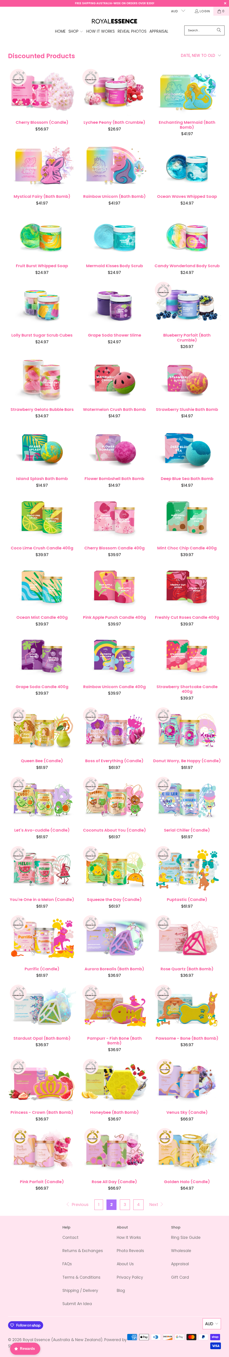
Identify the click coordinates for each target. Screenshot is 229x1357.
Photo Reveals (130, 1250)
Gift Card (180, 1277)
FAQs (67, 1264)
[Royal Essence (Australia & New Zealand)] (115, 22)
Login (205, 11)
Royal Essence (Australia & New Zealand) (62, 1339)
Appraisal (180, 1264)
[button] (75, 32)
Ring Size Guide (186, 1237)
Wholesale (181, 1250)
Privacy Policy (130, 1277)
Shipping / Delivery (80, 1290)
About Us (125, 1264)
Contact (70, 1237)
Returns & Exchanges (82, 1250)
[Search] (219, 30)
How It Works (129, 1237)
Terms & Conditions (81, 1277)
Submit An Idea (77, 1303)
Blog (121, 1290)
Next (154, 1204)
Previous (80, 1204)
